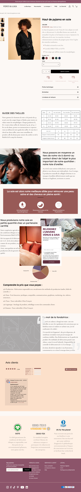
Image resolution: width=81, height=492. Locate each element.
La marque (47, 6)
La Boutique (27, 6)
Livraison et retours (49, 97)
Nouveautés (37, 6)
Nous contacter (49, 466)
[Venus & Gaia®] (10, 6)
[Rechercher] (73, 6)
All (5, 13)
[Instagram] (7, 487)
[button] (71, 369)
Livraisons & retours (50, 468)
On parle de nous (33, 474)
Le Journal (62, 6)
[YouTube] (22, 487)
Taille (43, 61)
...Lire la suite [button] (20, 402)
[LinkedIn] (27, 487)
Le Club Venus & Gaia (35, 470)
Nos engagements (34, 468)
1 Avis (51, 27)
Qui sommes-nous (34, 466)
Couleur (45, 55)
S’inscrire (27, 469)
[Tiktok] (14, 487)
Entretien (45, 92)
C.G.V (61, 468)
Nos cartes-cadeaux (34, 472)
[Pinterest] (18, 487)
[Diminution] (43, 71)
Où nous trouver (33, 478)
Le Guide (31, 476)
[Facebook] (11, 487)
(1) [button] (32, 368)
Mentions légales (64, 466)
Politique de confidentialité (67, 470)
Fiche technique (47, 87)
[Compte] (69, 6)
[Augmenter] (49, 71)
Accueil (2, 13)
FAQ (56, 6)
